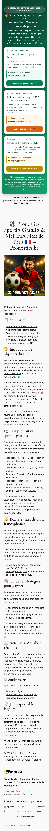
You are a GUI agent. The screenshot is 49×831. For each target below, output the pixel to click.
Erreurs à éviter (13, 614)
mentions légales (12, 744)
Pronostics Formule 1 (16, 487)
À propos (36, 759)
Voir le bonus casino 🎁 (24, 129)
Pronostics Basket (15, 474)
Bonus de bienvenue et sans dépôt (23, 565)
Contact (26, 759)
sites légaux (10, 731)
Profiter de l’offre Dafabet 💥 (24, 168)
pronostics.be (24, 825)
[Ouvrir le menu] (3, 208)
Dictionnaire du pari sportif (19, 608)
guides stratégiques (14, 599)
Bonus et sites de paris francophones (24, 333)
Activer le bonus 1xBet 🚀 (24, 83)
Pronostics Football (15, 458)
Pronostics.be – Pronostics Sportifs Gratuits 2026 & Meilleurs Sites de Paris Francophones (29, 200)
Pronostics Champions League (21, 694)
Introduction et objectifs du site (21, 326)
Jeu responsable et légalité (19, 343)
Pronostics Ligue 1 (15, 691)
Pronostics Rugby (14, 481)
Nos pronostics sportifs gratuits (22, 330)
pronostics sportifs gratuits (29, 367)
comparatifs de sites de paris (23, 370)
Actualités (18, 660)
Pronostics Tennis (15, 467)
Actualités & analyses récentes (21, 339)
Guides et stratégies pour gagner (22, 336)
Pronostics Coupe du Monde (20, 698)
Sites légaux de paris (16, 571)
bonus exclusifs (12, 373)
